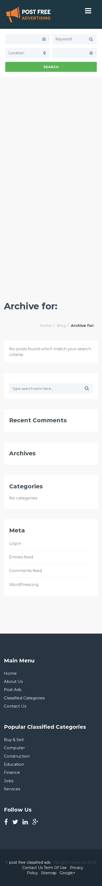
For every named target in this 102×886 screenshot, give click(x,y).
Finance (12, 772)
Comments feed (25, 570)
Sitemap (48, 873)
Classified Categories (24, 697)
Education (14, 764)
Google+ (67, 873)
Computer (14, 747)
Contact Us (15, 706)
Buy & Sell (14, 739)
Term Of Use (55, 867)
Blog (61, 325)
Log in (15, 543)
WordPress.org (23, 584)
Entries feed (21, 556)
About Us (13, 681)
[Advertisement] (51, 128)
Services (12, 788)
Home (46, 325)
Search (51, 67)
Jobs (8, 780)
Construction (17, 756)
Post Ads (12, 689)
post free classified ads (29, 862)
